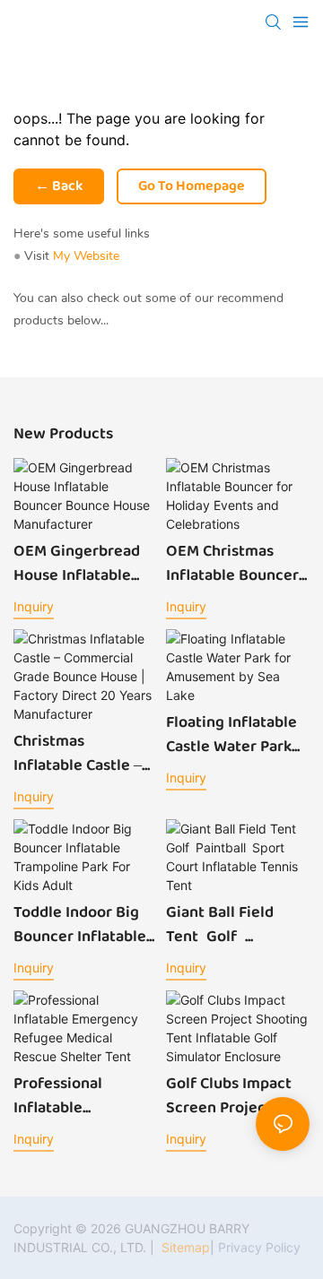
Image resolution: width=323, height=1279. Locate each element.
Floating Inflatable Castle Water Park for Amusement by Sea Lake (233, 735)
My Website (86, 255)
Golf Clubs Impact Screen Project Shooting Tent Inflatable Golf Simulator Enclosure (229, 1096)
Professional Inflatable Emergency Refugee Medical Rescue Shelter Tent (73, 1096)
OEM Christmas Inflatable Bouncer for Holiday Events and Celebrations (232, 564)
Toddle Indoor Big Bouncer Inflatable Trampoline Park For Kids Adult (84, 925)
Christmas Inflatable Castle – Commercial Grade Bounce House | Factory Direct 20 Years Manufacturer (83, 754)
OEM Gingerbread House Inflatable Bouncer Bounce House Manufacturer (76, 564)
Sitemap (184, 1247)
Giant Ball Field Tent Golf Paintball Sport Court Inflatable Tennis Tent (225, 925)
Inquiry (33, 606)
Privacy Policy (259, 1247)
